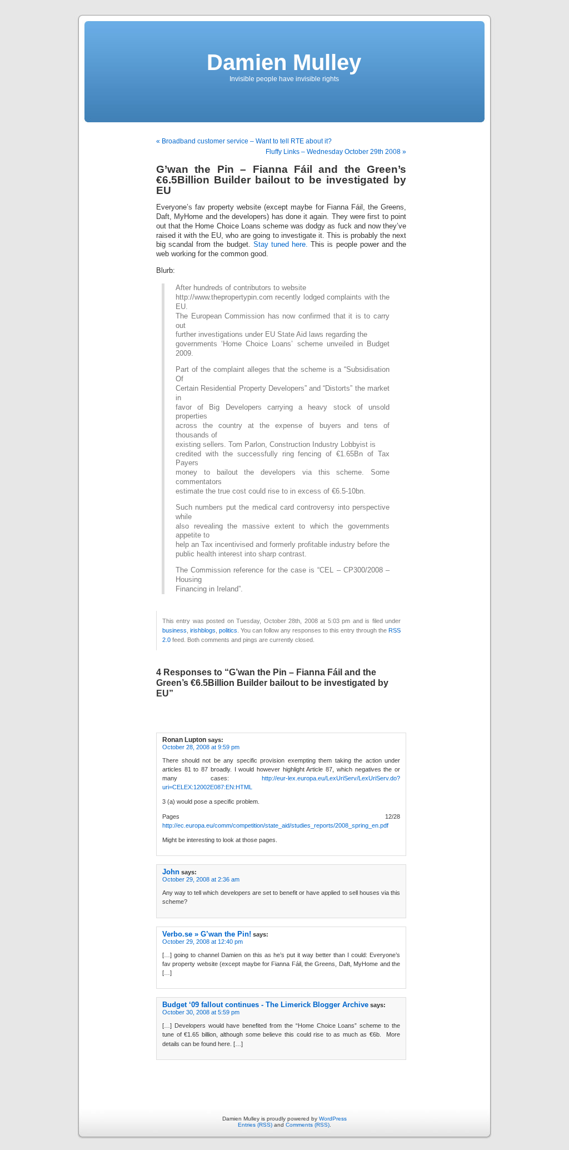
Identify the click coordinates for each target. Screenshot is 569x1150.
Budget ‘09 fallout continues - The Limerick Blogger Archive (265, 1004)
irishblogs (203, 630)
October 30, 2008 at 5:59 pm (200, 1012)
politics (228, 630)
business (174, 630)
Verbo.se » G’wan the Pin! (206, 934)
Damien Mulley (284, 62)
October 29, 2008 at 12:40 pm (202, 941)
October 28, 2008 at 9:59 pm (200, 747)
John (170, 872)
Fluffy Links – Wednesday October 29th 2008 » (336, 152)
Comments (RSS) (308, 1125)
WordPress (333, 1119)
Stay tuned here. (280, 244)
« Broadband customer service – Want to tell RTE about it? (244, 141)
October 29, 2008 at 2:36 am (200, 879)
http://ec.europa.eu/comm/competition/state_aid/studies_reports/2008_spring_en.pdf (275, 825)
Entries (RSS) (255, 1125)
